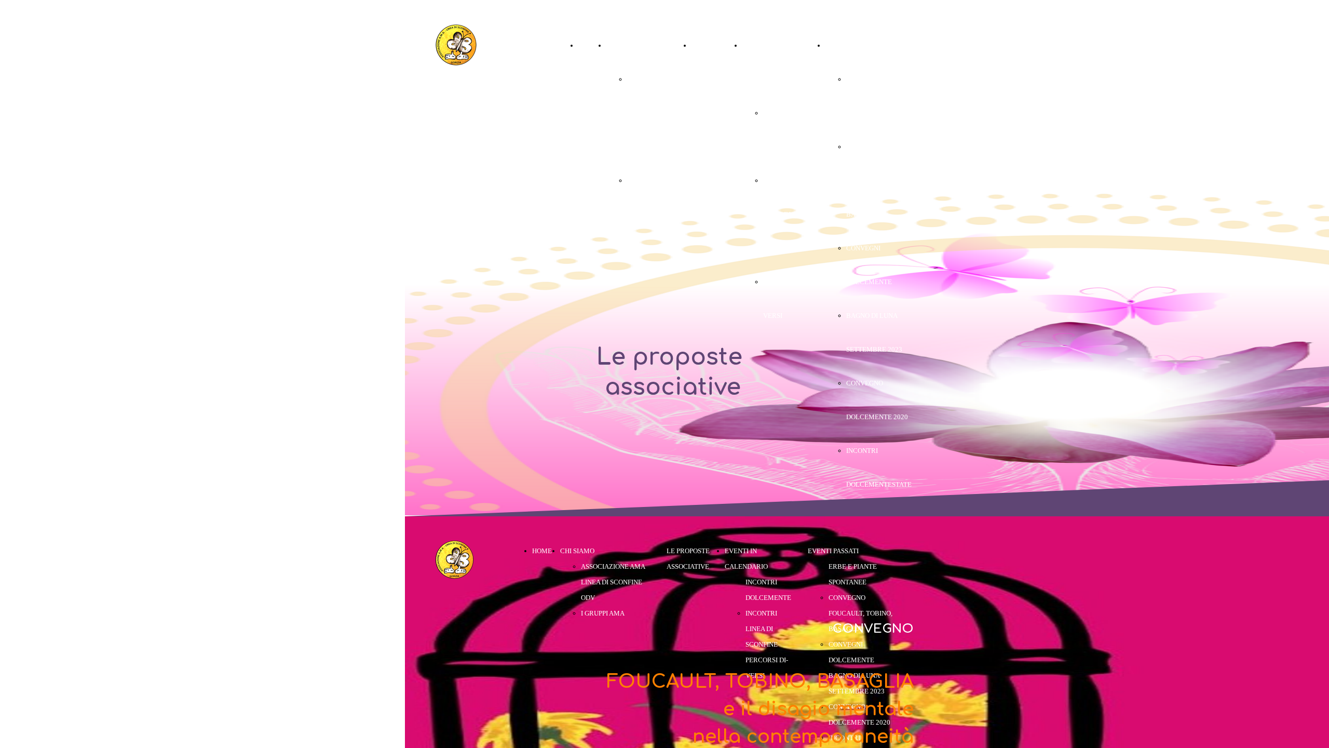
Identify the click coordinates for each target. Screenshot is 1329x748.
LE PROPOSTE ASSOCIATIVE (712, 79)
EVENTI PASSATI (850, 45)
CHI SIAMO (623, 45)
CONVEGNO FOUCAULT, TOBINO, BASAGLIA (878, 180)
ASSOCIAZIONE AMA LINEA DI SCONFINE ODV (651, 113)
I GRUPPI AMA (649, 180)
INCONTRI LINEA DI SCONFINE (779, 214)
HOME (588, 45)
